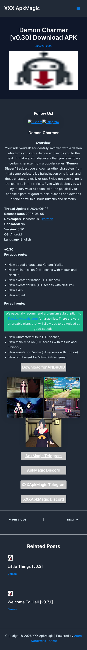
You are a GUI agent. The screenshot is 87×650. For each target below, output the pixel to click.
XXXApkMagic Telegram (43, 484)
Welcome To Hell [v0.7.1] (30, 602)
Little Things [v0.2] (25, 566)
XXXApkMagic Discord (43, 499)
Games (12, 573)
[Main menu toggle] (78, 8)
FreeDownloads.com (23, 318)
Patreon (47, 219)
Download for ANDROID (43, 367)
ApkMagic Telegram (43, 456)
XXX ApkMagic (22, 8)
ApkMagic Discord (43, 470)
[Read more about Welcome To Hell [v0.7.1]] (10, 593)
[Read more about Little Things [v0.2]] (10, 558)
